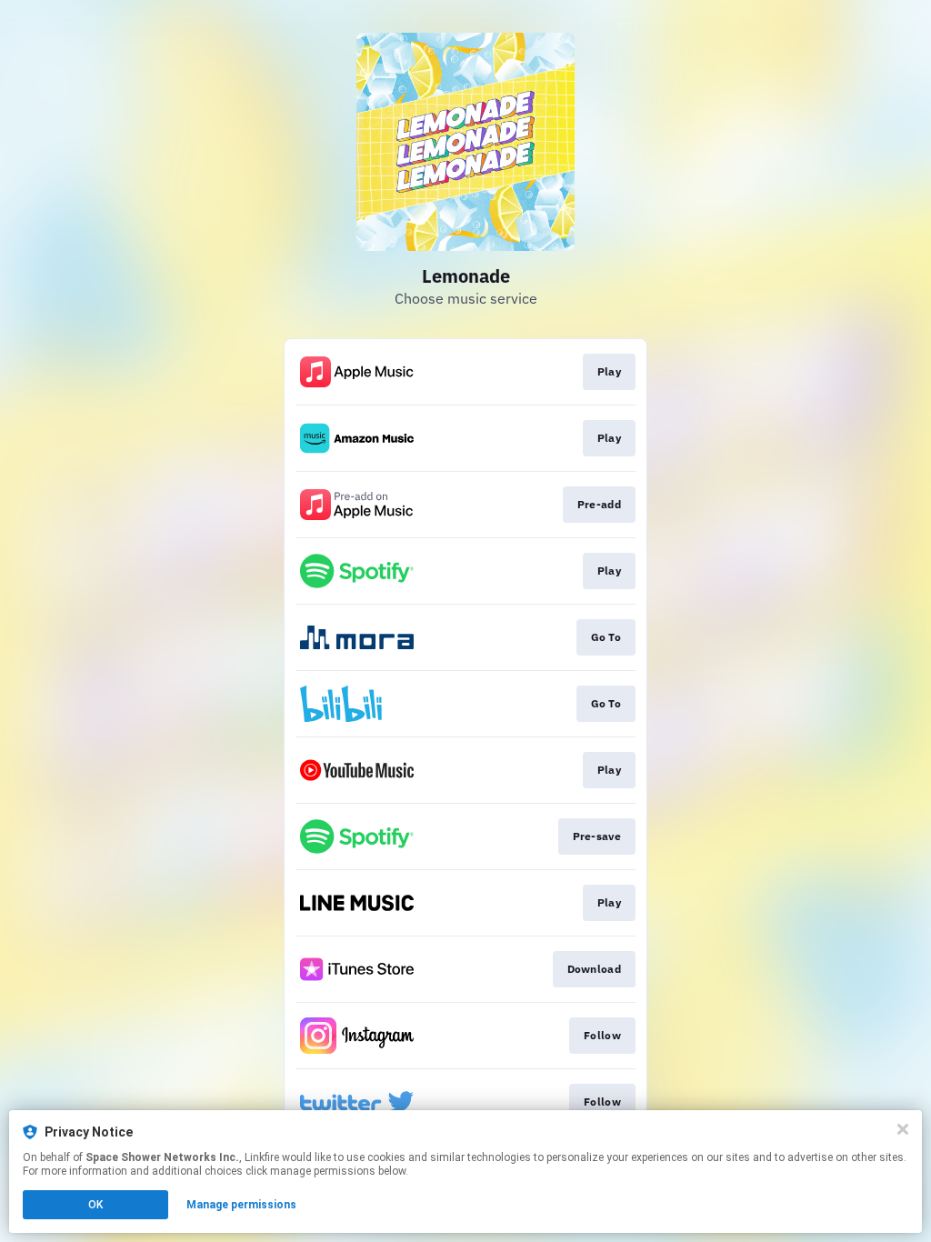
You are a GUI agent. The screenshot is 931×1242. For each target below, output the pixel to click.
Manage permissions (241, 1204)
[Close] (902, 1129)
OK (95, 1204)
